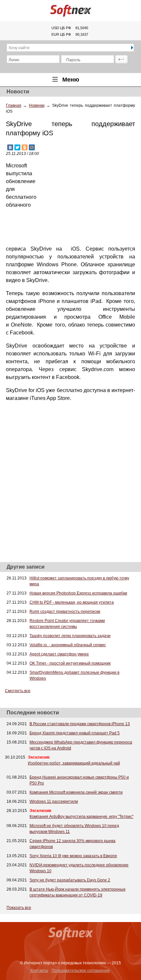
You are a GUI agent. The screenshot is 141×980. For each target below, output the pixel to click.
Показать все (19, 907)
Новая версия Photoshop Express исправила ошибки (78, 593)
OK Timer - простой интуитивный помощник (70, 663)
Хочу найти (19, 48)
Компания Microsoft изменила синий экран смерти (76, 792)
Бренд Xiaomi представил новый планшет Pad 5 (75, 733)
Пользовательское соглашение (80, 970)
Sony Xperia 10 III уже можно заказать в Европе (73, 856)
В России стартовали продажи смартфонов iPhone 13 (80, 724)
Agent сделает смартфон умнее (59, 654)
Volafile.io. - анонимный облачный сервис (68, 645)
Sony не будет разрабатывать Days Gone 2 (70, 880)
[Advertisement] (86, 202)
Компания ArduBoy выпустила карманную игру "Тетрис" (81, 816)
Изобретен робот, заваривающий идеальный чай (74, 763)
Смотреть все (17, 690)
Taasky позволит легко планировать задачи (70, 635)
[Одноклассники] (25, 147)
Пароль (73, 60)
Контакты (39, 970)
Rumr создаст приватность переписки (65, 611)
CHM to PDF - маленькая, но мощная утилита (72, 602)
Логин (14, 60)
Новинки (37, 105)
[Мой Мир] (32, 147)
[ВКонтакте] (10, 147)
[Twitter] (17, 147)
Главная (13, 105)
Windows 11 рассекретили (54, 801)
